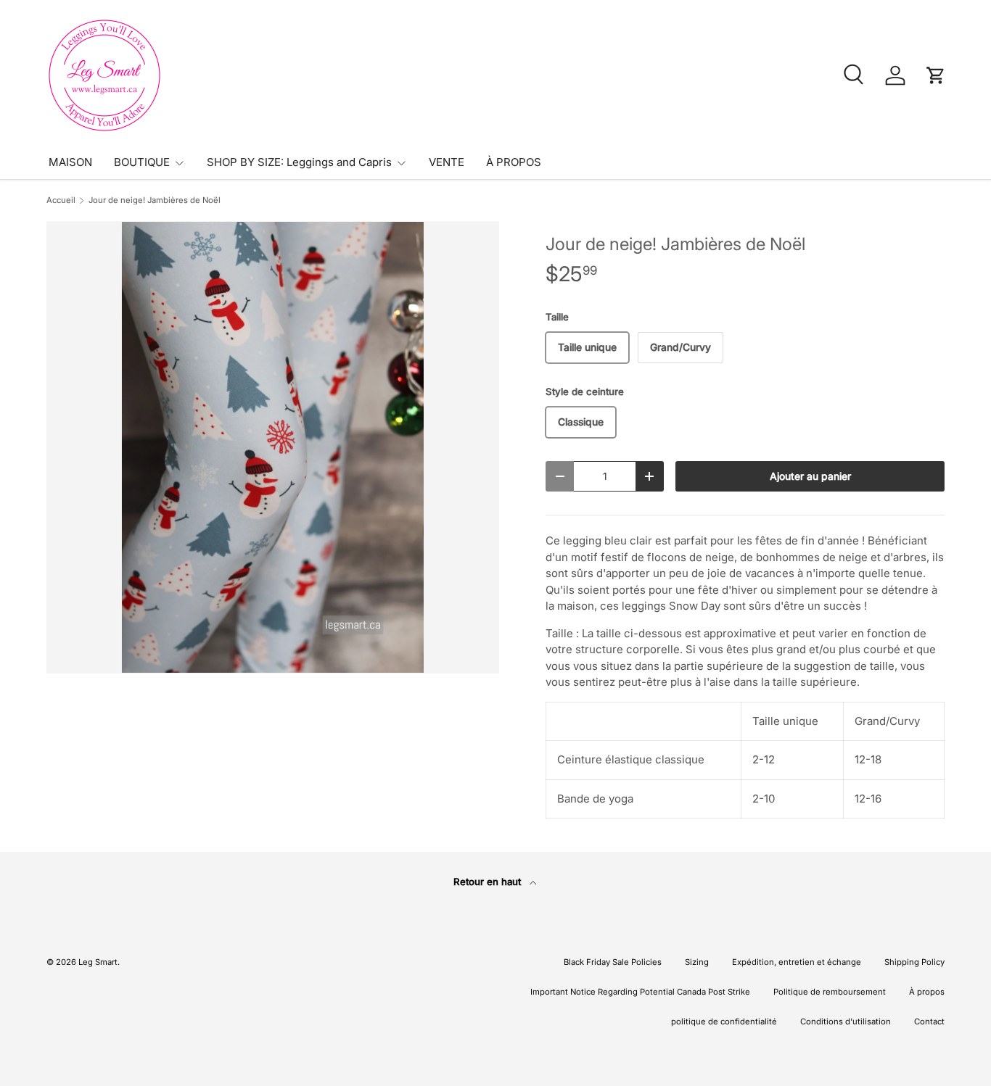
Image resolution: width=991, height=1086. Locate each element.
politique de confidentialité (724, 1021)
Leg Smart (98, 962)
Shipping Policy (914, 962)
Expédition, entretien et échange (796, 962)
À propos (927, 992)
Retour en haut (488, 881)
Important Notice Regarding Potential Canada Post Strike (640, 992)
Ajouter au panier (810, 476)
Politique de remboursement (829, 992)
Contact (929, 1021)
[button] (936, 75)
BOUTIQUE (142, 162)
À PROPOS (513, 162)
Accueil (60, 200)
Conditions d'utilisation (845, 1021)
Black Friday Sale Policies (613, 962)
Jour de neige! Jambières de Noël (155, 200)
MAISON (70, 162)
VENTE (446, 162)
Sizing (697, 962)
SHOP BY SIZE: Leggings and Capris (299, 162)
